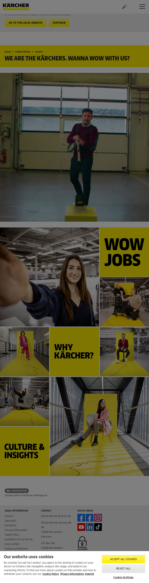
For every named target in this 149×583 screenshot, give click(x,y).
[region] (74, 567)
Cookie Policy (50, 574)
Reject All (123, 568)
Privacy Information (72, 574)
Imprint (89, 574)
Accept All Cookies (123, 559)
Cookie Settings (123, 577)
